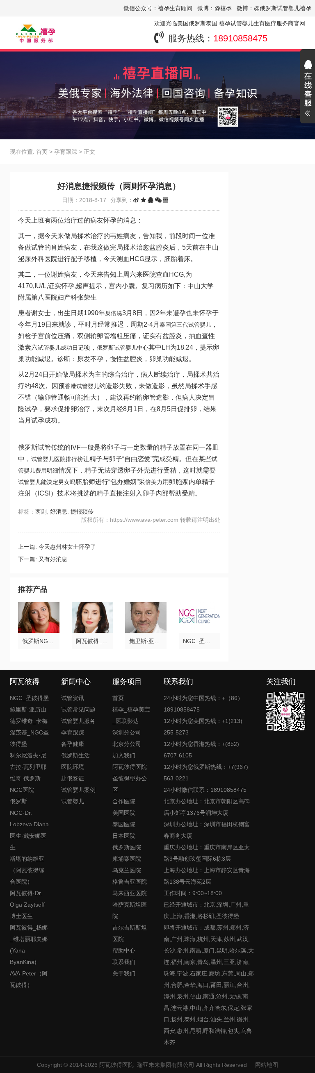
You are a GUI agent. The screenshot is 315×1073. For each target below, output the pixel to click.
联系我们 (123, 962)
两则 (41, 511)
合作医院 (123, 801)
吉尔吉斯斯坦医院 (129, 933)
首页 (42, 151)
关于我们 (123, 973)
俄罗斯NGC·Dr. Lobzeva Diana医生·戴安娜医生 (29, 824)
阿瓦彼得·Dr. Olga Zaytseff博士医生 (27, 904)
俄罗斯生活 (75, 755)
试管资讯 (72, 698)
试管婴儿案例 (78, 790)
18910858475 (240, 38)
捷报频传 (82, 511)
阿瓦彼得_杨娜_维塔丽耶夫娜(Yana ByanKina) (29, 944)
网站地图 (266, 1065)
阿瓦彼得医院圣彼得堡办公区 (129, 778)
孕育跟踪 (65, 151)
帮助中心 (123, 950)
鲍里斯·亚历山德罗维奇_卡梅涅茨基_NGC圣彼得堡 (29, 726)
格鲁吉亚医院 (129, 881)
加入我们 (123, 755)
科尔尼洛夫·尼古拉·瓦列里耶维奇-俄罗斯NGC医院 (28, 772)
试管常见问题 (78, 709)
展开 (307, 89)
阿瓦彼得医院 (116, 1065)
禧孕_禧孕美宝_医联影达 (131, 715)
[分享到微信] (158, 200)
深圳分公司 (126, 732)
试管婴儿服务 (78, 721)
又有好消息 (53, 559)
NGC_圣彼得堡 (29, 698)
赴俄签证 (72, 778)
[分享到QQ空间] (143, 200)
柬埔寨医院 (126, 858)
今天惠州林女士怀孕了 (67, 546)
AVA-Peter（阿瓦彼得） (29, 979)
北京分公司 (126, 744)
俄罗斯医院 (126, 847)
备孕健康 (72, 744)
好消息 (58, 511)
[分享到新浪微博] (136, 200)
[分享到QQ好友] (150, 200)
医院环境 (72, 767)
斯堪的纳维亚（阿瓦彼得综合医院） (27, 870)
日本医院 (123, 835)
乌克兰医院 (126, 870)
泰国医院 (123, 824)
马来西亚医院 (129, 893)
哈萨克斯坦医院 (129, 910)
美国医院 (123, 812)
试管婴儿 (72, 801)
